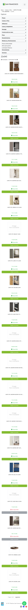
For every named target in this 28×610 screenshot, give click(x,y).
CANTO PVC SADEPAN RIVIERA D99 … (14, 100)
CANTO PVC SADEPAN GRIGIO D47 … (14, 341)
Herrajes (4, 29)
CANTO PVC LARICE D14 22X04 (14, 260)
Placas (3, 18)
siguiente (17, 597)
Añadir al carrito (14, 85)
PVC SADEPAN (5, 11)
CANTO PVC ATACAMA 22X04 (14, 287)
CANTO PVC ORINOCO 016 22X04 (14, 207)
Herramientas (5, 50)
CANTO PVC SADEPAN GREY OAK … (14, 448)
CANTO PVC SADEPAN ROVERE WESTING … (14, 367)
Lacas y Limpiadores (7, 26)
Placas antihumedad (7, 43)
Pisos (3, 35)
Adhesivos (4, 23)
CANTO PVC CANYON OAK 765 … (14, 528)
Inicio (2, 10)
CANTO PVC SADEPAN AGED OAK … (14, 180)
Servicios (4, 52)
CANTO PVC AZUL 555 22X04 (14, 474)
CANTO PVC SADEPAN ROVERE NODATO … (14, 127)
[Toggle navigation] (24, 4)
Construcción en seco (7, 32)
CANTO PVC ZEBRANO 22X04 (14, 554)
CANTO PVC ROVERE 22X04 (14, 581)
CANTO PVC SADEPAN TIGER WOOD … (14, 421)
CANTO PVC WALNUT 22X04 (14, 234)
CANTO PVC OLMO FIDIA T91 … (14, 314)
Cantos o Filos (8, 10)
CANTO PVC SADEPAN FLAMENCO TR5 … (14, 153)
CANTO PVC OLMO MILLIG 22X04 (14, 501)
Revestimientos (6, 38)
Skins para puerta (6, 45)
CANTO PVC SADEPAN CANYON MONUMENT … (14, 73)
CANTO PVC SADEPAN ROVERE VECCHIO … (14, 394)
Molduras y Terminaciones (9, 41)
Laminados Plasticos (7, 48)
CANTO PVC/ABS (17, 10)
